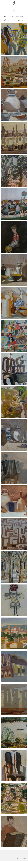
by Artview (3, 852)
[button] (14, 10)
